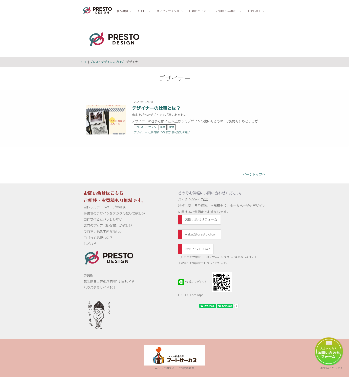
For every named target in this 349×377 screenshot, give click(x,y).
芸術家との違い (181, 132)
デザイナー (140, 132)
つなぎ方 (165, 132)
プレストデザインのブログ (107, 62)
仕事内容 (153, 132)
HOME (83, 62)
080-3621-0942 (197, 249)
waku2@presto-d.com (201, 234)
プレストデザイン (145, 127)
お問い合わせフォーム (201, 219)
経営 (162, 127)
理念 (171, 127)
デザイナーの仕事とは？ (156, 108)
